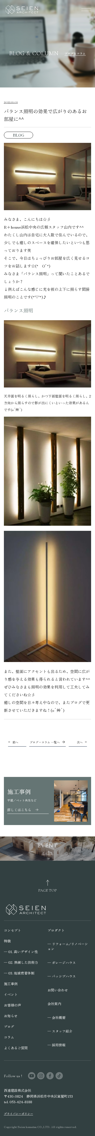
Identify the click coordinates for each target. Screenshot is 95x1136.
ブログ (9, 1026)
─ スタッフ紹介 (60, 1031)
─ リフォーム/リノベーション (68, 946)
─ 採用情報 (57, 1044)
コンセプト (12, 930)
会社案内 (54, 1003)
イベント (11, 994)
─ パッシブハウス (62, 976)
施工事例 (11, 983)
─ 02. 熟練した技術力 (21, 962)
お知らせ (11, 1015)
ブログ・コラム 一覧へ (45, 742)
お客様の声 (12, 1005)
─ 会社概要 (57, 1017)
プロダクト (56, 930)
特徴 (7, 940)
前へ (15, 742)
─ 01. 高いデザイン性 (21, 951)
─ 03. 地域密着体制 (19, 973)
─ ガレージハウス (62, 962)
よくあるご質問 (16, 1047)
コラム (9, 1037)
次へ (80, 742)
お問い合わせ (58, 990)
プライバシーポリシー (18, 1113)
